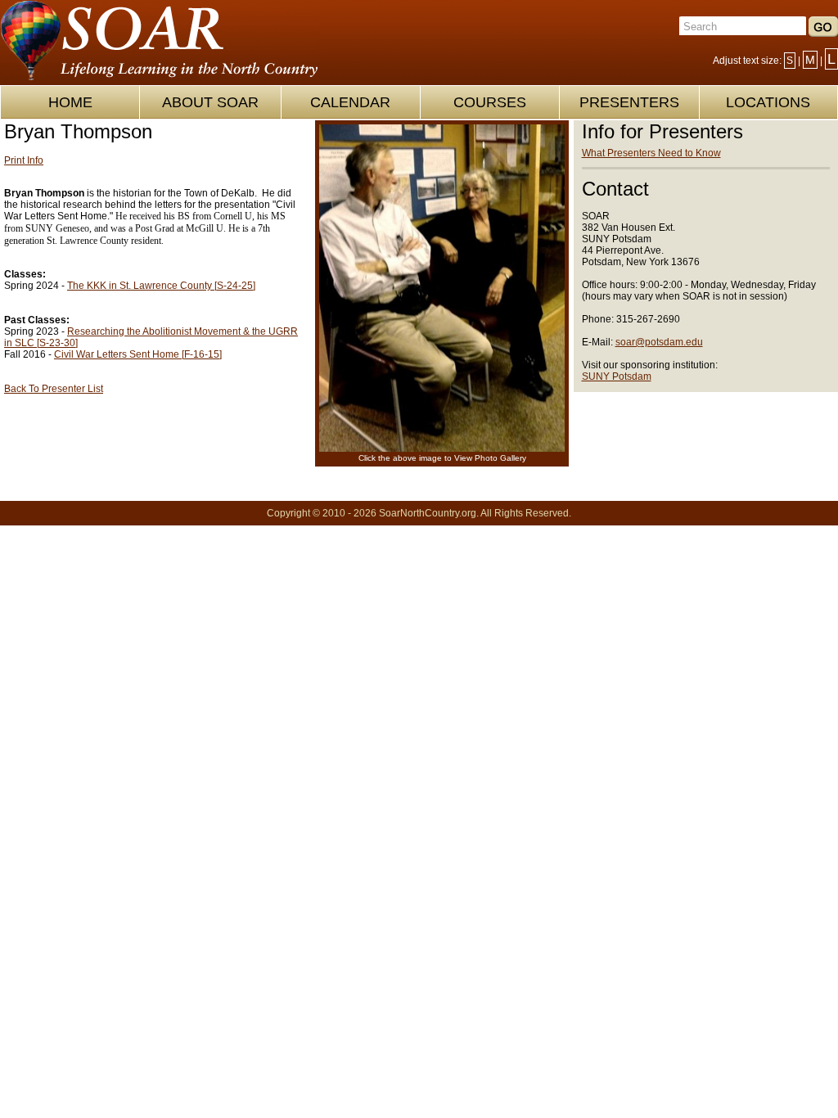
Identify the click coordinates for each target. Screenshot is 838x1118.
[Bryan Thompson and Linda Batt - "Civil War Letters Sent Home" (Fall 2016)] (442, 448)
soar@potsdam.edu (659, 342)
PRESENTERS (629, 102)
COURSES (489, 102)
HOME (70, 102)
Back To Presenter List (53, 388)
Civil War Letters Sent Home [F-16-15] (138, 354)
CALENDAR (350, 102)
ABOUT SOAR (210, 102)
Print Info (23, 160)
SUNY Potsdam (616, 376)
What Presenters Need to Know (651, 153)
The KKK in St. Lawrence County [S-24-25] (161, 285)
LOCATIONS (768, 102)
